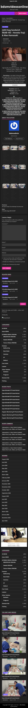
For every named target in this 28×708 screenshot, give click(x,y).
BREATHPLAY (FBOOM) (9, 336)
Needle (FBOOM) (7, 339)
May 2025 (4, 505)
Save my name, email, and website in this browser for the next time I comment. (13, 258)
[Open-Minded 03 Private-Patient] (14, 667)
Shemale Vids (5, 378)
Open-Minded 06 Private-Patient (11, 405)
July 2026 (4, 462)
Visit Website (8, 138)
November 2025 (6, 487)
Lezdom (4, 366)
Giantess (5, 354)
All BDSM (4, 328)
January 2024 (5, 514)
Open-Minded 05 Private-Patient (11, 402)
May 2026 (4, 468)
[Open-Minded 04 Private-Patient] (14, 688)
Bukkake (5, 371)
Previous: (12, 205)
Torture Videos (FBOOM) (9, 343)
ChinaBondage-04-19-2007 (10, 297)
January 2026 (5, 481)
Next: (8, 210)
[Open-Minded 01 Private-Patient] (14, 623)
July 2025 (4, 499)
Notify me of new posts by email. (11, 264)
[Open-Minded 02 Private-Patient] (14, 645)
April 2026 (4, 471)
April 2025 (4, 508)
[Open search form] (12, 13)
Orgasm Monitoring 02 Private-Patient (12, 415)
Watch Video (22, 13)
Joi (4, 357)
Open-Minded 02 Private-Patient (11, 393)
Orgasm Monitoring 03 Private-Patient (12, 418)
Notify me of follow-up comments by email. (14, 261)
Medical (5, 360)
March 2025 (5, 511)
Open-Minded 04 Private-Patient (11, 399)
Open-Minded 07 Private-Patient (11, 409)
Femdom (4, 346)
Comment (5, 224)
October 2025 (5, 490)
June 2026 (4, 465)
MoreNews (22, 705)
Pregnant (6, 375)
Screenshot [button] (15, 85)
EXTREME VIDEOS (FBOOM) (9, 334)
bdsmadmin (6, 39)
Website (4, 253)
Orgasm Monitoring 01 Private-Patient (12, 412)
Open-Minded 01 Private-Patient (11, 390)
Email (4, 247)
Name (4, 242)
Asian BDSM (5, 26)
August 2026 (5, 459)
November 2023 (6, 517)
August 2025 (5, 496)
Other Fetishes (6, 369)
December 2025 (6, 484)
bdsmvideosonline (14, 7)
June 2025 (4, 502)
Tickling (4, 381)
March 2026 (5, 474)
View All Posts (19, 138)
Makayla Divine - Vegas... (14, 544)
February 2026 (6, 477)
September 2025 (6, 493)
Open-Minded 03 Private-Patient (11, 396)
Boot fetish (6, 351)
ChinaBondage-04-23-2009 (10, 289)
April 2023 (4, 521)
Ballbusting (6, 348)
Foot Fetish (5, 363)
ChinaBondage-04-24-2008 (10, 281)
